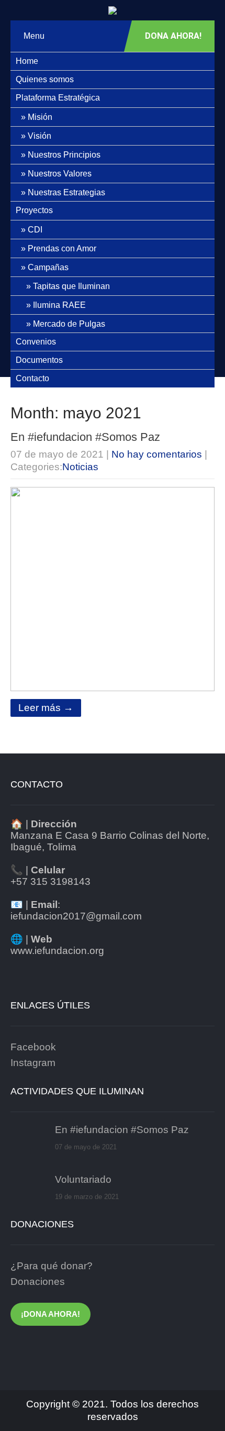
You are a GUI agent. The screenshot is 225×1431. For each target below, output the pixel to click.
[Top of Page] (200, 1408)
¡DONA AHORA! (50, 1314)
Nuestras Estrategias (66, 192)
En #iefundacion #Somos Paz (85, 436)
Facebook (33, 1046)
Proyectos (34, 210)
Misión (40, 117)
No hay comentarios (156, 454)
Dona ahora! (173, 36)
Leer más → (45, 707)
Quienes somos (45, 79)
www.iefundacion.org (57, 950)
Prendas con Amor (62, 248)
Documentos (39, 360)
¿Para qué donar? (51, 1265)
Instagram (32, 1062)
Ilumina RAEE (59, 305)
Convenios (36, 341)
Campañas (48, 267)
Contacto (32, 378)
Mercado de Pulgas (69, 323)
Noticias (80, 466)
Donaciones (37, 1281)
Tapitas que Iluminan (71, 286)
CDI (35, 229)
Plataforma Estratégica (58, 97)
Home (27, 61)
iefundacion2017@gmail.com (76, 916)
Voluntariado (83, 1179)
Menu (34, 35)
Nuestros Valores (60, 173)
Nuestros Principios (64, 154)
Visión (39, 135)
